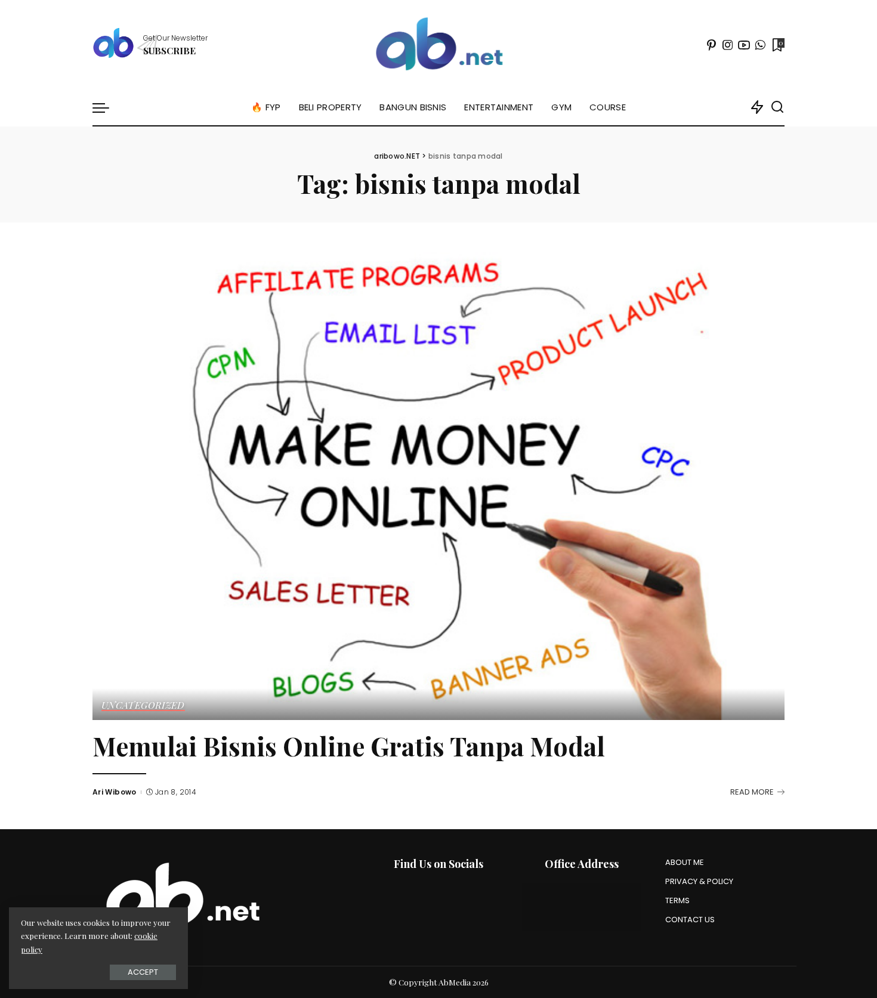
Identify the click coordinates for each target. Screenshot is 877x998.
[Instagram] (728, 45)
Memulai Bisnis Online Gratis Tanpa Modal (348, 746)
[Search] (777, 107)
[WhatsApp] (760, 45)
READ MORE (752, 792)
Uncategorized (143, 705)
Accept (143, 972)
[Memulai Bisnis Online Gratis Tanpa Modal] (438, 486)
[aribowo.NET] (438, 45)
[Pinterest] (712, 45)
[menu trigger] (106, 107)
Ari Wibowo (114, 792)
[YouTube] (744, 45)
